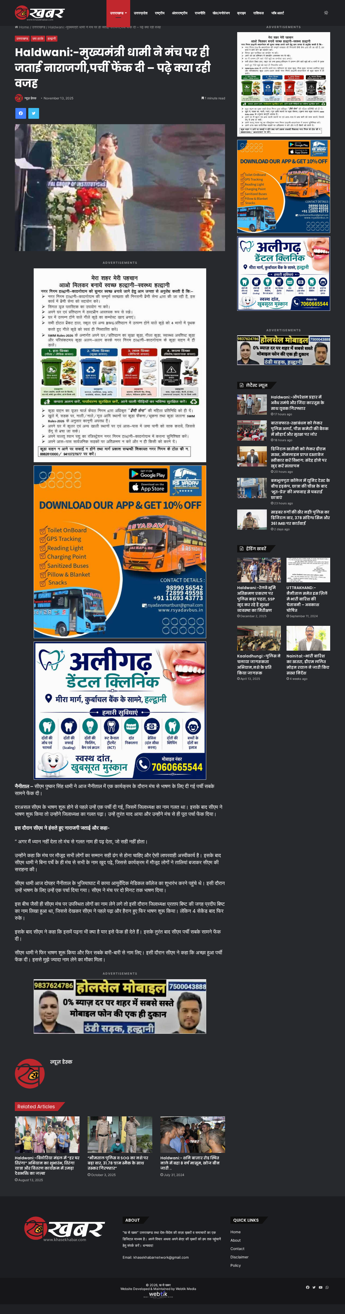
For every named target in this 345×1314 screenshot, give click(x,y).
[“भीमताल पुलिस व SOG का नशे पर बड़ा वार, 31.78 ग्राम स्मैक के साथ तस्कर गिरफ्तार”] (120, 1134)
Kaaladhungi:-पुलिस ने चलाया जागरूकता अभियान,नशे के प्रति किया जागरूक (259, 664)
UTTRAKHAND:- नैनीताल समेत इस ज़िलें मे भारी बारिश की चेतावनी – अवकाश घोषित (307, 599)
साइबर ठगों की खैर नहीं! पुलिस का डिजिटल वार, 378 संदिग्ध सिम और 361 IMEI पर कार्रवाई (300, 517)
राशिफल (258, 13)
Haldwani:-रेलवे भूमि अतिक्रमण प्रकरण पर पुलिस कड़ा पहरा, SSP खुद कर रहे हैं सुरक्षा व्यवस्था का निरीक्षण (256, 599)
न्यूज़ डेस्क (30, 98)
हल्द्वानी (52, 38)
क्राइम (241, 13)
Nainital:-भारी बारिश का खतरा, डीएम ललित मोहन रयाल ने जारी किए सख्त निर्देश (308, 664)
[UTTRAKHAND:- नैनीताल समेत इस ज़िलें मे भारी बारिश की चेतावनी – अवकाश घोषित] (308, 570)
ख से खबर (165, 1285)
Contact (237, 1249)
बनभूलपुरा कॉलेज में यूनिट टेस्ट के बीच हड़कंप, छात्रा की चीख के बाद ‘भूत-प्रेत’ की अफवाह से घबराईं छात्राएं (300, 489)
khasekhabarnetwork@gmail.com (161, 1257)
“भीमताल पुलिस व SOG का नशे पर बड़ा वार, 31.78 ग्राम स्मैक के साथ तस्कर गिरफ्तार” (118, 1163)
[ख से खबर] (40, 13)
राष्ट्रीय (159, 13)
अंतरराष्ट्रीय (179, 13)
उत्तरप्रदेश (140, 13)
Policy (235, 1265)
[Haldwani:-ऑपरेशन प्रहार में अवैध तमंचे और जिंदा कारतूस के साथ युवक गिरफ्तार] (252, 404)
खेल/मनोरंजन (221, 13)
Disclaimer (239, 1257)
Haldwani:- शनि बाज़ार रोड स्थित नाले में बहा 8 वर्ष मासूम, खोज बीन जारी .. (190, 1163)
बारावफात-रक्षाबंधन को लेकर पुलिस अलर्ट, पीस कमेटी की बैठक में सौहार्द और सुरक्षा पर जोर (300, 428)
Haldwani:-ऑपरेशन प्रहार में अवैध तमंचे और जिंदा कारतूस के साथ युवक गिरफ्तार (297, 402)
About (235, 1240)
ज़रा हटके (37, 38)
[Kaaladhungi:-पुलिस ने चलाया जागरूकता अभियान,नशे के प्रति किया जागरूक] (259, 638)
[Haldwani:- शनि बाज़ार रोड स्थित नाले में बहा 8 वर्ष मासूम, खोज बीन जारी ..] (192, 1134)
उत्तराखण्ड (116, 13)
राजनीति (200, 13)
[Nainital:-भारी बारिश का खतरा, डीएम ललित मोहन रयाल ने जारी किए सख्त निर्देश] (308, 638)
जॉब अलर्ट (277, 13)
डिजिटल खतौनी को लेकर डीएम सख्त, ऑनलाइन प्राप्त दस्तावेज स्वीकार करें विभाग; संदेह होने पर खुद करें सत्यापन (299, 457)
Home (23, 27)
